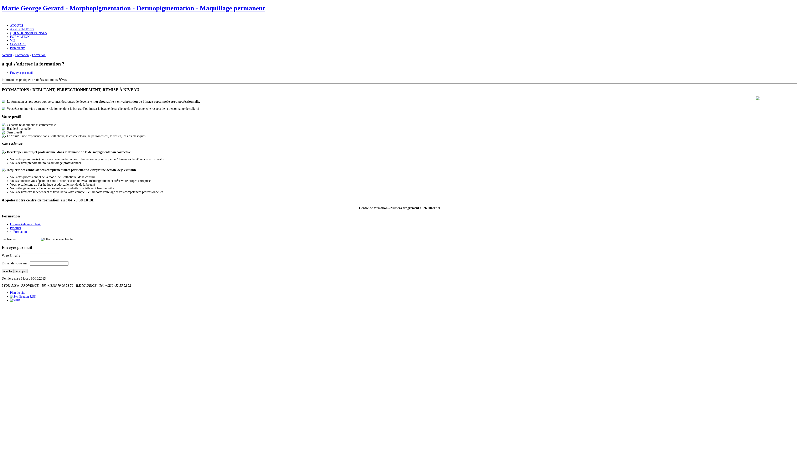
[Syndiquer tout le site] (23, 296)
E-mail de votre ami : (15, 263)
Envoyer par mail (21, 72)
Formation (22, 55)
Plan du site (17, 48)
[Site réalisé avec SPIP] (15, 300)
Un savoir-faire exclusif (25, 224)
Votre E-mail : (11, 255)
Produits (15, 228)
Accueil (7, 55)
